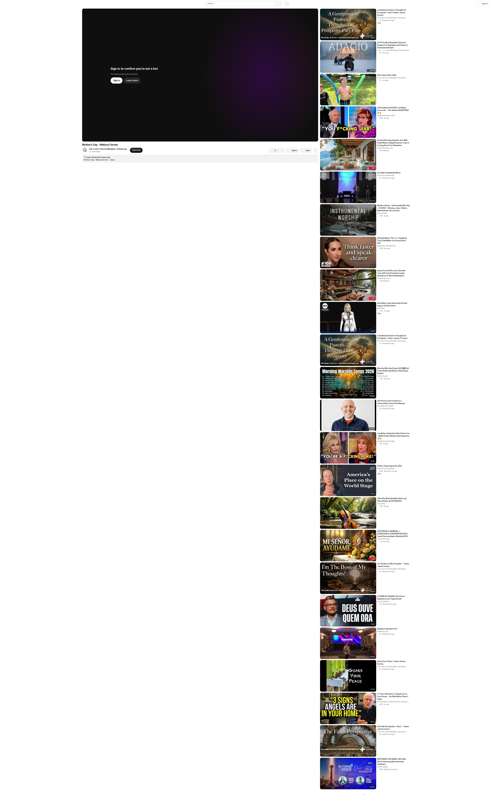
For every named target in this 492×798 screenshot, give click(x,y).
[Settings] (472, 3)
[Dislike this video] (281, 150)
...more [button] (112, 160)
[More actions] (315, 150)
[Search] (278, 3)
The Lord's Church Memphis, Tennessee (108, 149)
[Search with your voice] (286, 3)
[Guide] (4, 3)
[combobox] (240, 3)
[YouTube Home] (15, 3)
